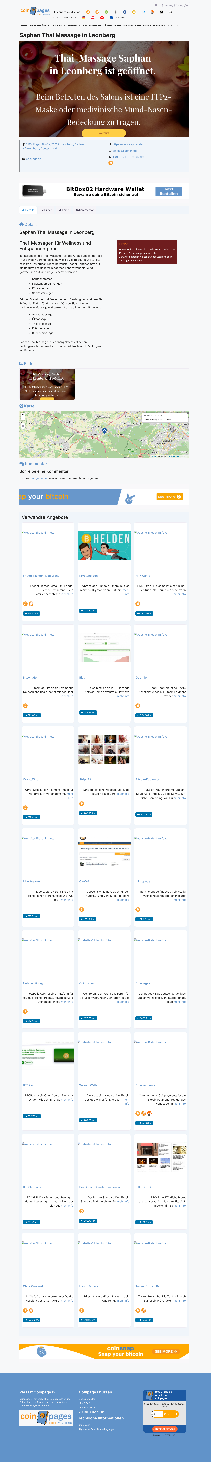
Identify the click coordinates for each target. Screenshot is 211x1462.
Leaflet (153, 456)
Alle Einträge (37, 25)
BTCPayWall (170, 1435)
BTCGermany (32, 1187)
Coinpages (142, 983)
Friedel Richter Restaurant (41, 575)
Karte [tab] (65, 210)
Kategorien (55, 25)
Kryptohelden (88, 575)
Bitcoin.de (30, 677)
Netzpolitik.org (33, 983)
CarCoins (85, 881)
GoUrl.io (141, 677)
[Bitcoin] (110, 164)
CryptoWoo (30, 779)
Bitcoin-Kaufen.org (148, 779)
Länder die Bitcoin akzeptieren (122, 25)
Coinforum (86, 983)
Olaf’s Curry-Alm (34, 1286)
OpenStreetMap (173, 456)
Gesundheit (33, 159)
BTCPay (28, 1085)
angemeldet (40, 478)
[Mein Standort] (171, 419)
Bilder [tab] (48, 210)
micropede (142, 881)
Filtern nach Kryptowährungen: (67, 12)
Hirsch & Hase (88, 1286)
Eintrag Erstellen (154, 25)
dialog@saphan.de (125, 150)
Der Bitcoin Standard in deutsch (101, 1187)
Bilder (29, 363)
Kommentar (36, 463)
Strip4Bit (85, 779)
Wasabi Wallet (88, 1085)
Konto (171, 25)
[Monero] (149, 1113)
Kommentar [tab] (86, 210)
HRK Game (142, 575)
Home (24, 25)
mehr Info (67, 594)
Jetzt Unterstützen (164, 1429)
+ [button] (23, 414)
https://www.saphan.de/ (128, 144)
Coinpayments (145, 1085)
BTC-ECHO (143, 1187)
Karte (29, 406)
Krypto (72, 25)
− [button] (23, 418)
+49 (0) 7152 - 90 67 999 (129, 157)
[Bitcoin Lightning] (31, 603)
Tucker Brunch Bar (148, 1286)
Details (31, 224)
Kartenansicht (92, 25)
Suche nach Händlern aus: (64, 17)
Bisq (82, 677)
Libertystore (31, 881)
